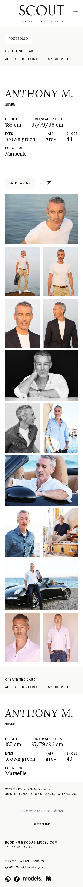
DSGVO (38, 861)
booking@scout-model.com (31, 842)
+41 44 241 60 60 (19, 847)
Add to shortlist (21, 59)
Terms (11, 861)
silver (10, 104)
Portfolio (18, 38)
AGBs (24, 861)
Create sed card (20, 51)
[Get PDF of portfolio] (41, 183)
